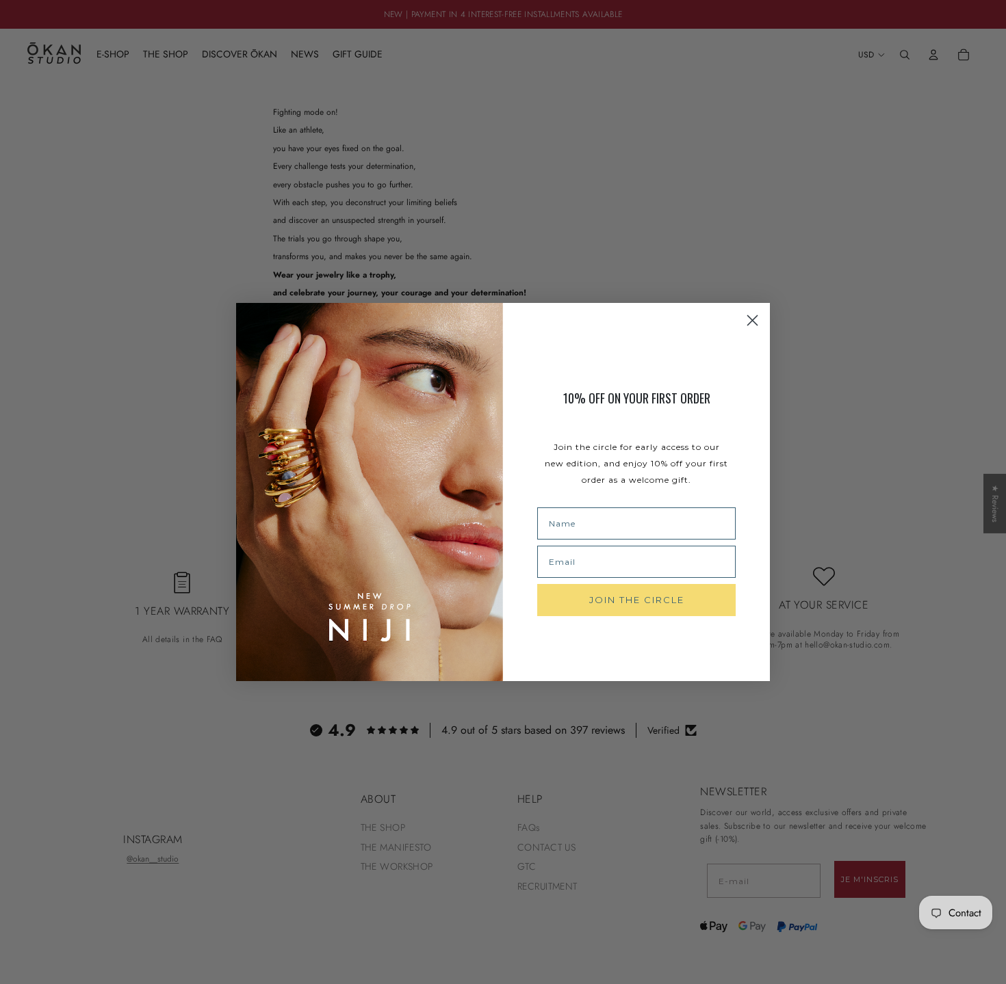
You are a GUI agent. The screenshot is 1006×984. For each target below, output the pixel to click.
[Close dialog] (752, 320)
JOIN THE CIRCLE (636, 599)
